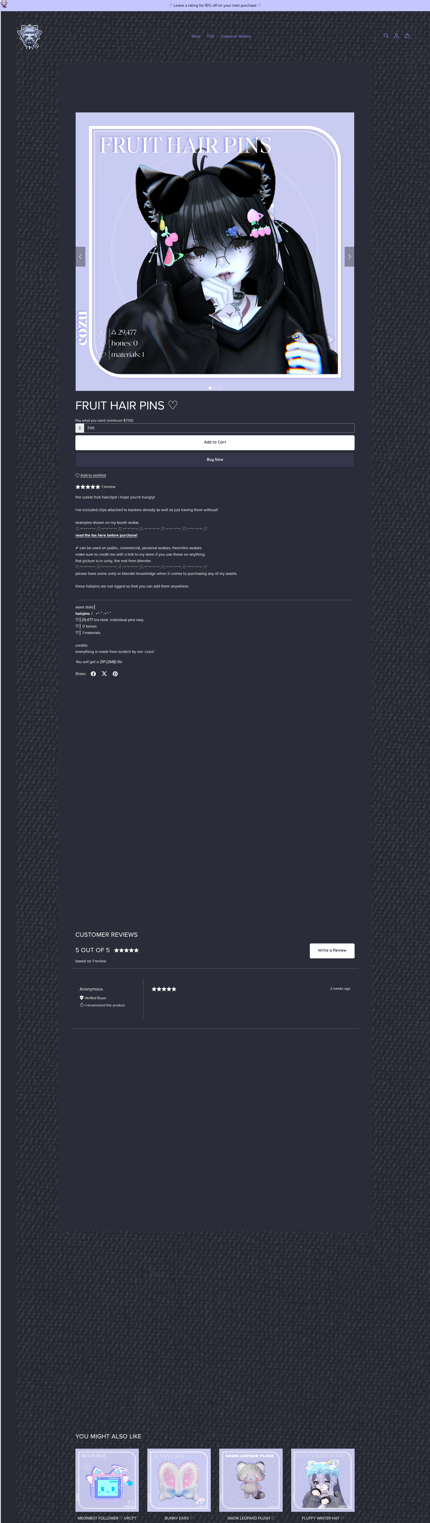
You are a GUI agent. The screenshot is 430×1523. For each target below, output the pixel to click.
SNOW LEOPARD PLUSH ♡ (250, 1518)
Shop (195, 36)
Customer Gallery (236, 36)
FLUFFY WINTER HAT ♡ (323, 1518)
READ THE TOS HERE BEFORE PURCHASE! (106, 535)
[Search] (386, 35)
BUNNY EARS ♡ (179, 1518)
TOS (210, 36)
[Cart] (409, 35)
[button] (80, 257)
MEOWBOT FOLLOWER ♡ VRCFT (107, 1518)
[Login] (396, 35)
